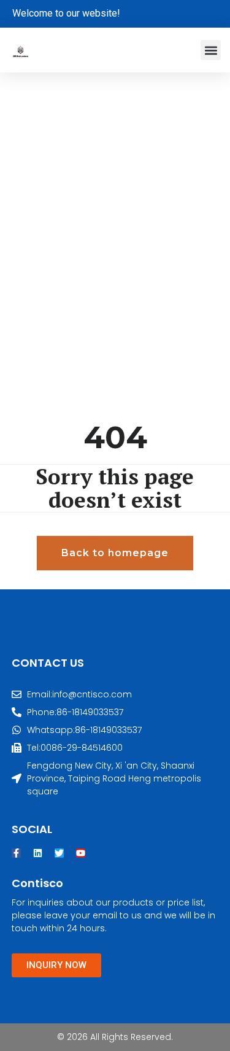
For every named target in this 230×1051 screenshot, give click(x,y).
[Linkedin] (37, 853)
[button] (211, 50)
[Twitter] (59, 853)
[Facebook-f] (16, 853)
